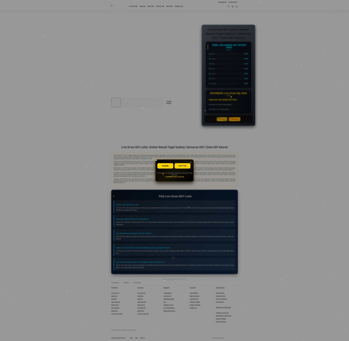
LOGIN (165, 166)
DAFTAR (183, 166)
